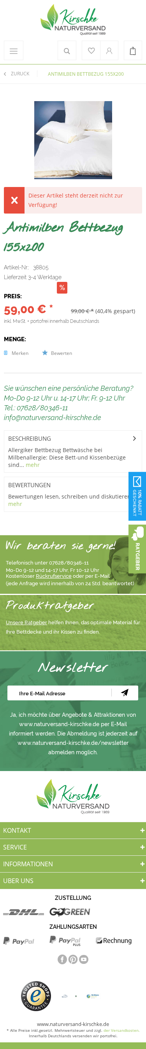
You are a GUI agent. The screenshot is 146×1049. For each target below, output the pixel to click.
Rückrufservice (54, 576)
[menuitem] (11, 50)
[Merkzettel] (91, 50)
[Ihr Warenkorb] (133, 50)
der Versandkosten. (122, 1030)
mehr (32, 464)
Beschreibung (29, 438)
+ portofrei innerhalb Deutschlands (63, 321)
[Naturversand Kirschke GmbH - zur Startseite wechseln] (73, 19)
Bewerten (61, 353)
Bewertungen (29, 485)
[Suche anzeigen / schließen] (67, 50)
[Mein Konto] (109, 50)
